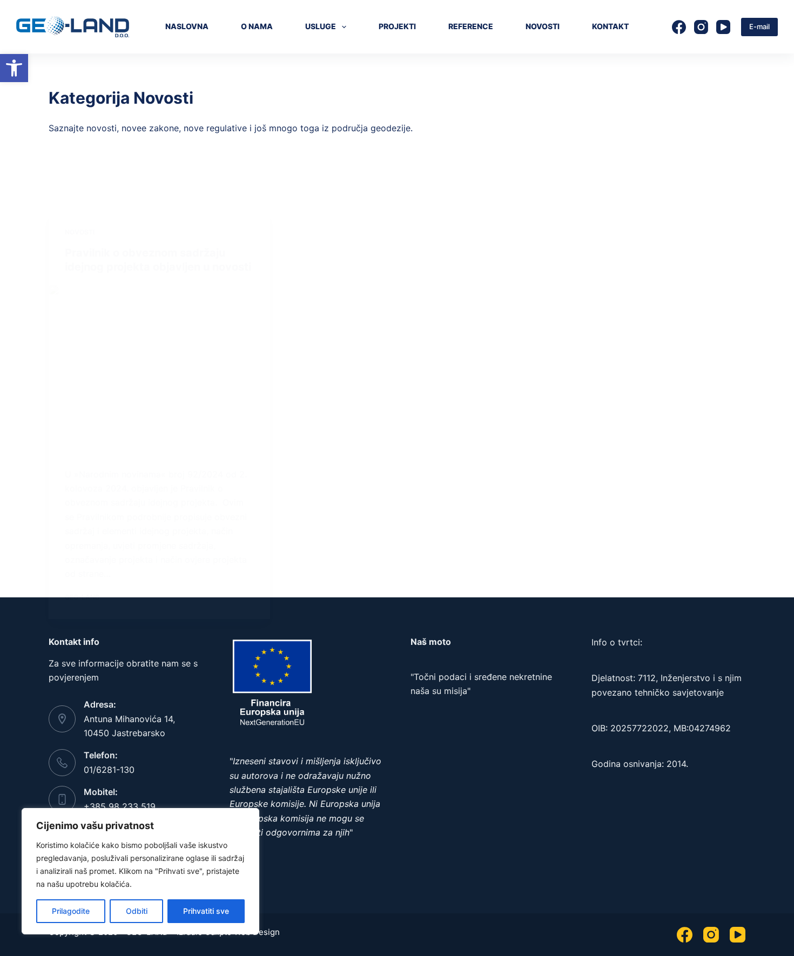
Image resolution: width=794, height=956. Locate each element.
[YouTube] (723, 27)
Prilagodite (71, 910)
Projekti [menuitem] (397, 26)
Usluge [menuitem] (320, 26)
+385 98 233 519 (120, 806)
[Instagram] (701, 27)
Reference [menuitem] (470, 26)
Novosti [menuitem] (543, 26)
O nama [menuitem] (257, 26)
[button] (14, 68)
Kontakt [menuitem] (610, 26)
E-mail (759, 26)
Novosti (80, 232)
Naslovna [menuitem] (186, 26)
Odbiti (136, 910)
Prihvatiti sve (206, 910)
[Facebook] (679, 27)
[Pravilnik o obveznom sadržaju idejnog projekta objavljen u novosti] (159, 368)
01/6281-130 (109, 769)
